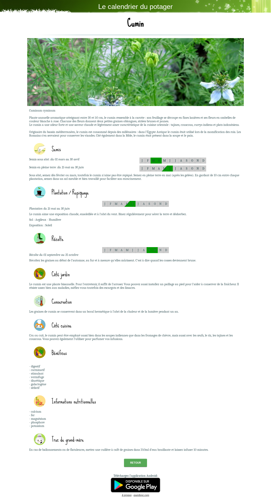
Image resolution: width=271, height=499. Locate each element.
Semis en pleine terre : (43, 167)
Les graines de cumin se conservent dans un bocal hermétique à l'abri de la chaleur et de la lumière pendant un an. (104, 311)
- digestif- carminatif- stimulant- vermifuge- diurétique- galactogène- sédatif (37, 377)
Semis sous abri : (40, 159)
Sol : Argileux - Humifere (45, 220)
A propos (127, 495)
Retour (135, 462)
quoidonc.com (141, 495)
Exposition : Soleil (40, 225)
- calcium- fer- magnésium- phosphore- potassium (37, 419)
